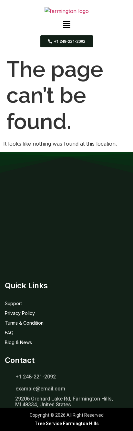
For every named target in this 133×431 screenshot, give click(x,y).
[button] (66, 25)
